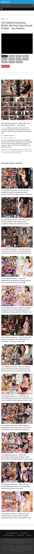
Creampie (4, 129)
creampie (8, 143)
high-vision (24, 143)
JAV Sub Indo (24, 533)
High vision (4, 131)
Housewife (13, 131)
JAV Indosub (20, 535)
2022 (2, 147)
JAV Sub (28, 535)
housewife (16, 143)
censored (8, 147)
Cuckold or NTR (13, 129)
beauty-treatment (10, 141)
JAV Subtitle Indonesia (12, 533)
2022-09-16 (25, 145)
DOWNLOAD (5, 66)
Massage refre (22, 131)
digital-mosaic (21, 141)
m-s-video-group (10, 140)
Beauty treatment (13, 128)
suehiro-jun (4, 145)
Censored (23, 128)
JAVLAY (5, 2)
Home (2, 19)
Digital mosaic (24, 129)
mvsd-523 (12, 145)
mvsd (18, 145)
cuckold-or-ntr (21, 140)
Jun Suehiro (9, 135)
